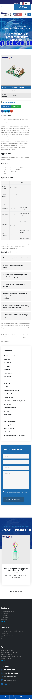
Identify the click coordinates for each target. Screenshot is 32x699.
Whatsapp (16, 106)
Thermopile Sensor (10, 421)
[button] (10, 592)
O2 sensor (7, 383)
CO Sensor (7, 366)
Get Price (5, 106)
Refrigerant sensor (10, 407)
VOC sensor (7, 376)
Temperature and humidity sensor (15, 401)
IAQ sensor (7, 359)
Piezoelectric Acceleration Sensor (14, 435)
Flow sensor (7, 404)
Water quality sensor (10, 425)
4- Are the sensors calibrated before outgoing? (14, 285)
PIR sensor (7, 411)
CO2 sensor (7, 363)
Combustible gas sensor (18, 27)
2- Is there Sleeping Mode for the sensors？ (13, 266)
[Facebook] (9, 684)
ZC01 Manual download (8, 102)
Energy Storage (6, 658)
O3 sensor (7, 380)
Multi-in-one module (10, 356)
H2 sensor (7, 369)
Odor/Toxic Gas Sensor (11, 394)
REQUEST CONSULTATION (22, 7)
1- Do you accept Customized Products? (15, 258)
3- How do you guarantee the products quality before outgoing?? (15, 276)
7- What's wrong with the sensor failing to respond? (15, 316)
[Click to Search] (25, 14)
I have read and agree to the (16, 492)
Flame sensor (8, 414)
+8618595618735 (9, 670)
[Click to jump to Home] (6, 14)
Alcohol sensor (8, 397)
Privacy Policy (23, 492)
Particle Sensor (8, 387)
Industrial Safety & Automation (11, 656)
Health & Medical (6, 654)
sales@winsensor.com (22, 330)
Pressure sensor (9, 428)
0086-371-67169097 (10, 673)
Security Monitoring (7, 650)
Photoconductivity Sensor (12, 418)
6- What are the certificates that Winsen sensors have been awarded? (15, 306)
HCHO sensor (8, 373)
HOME (7, 27)
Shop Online (17, 14)
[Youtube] (6, 684)
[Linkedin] (2, 684)
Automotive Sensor (10, 432)
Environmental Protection (9, 652)
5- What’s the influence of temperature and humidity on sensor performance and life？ (15, 296)
